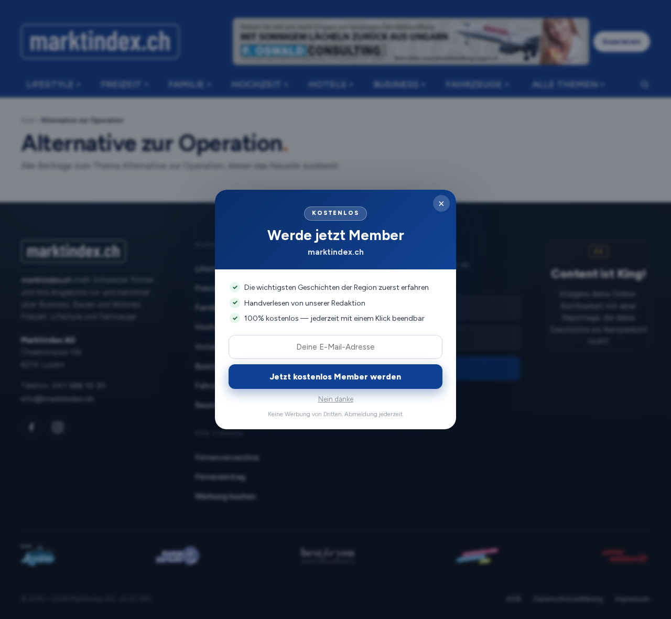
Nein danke (335, 399)
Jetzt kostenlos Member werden (335, 377)
